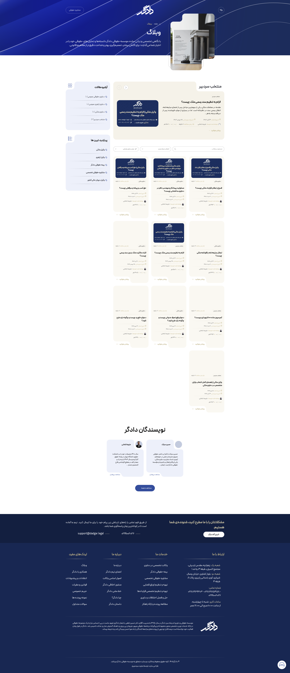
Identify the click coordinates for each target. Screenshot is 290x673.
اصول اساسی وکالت (112, 578)
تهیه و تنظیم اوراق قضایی (155, 585)
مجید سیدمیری (137, 666)
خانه (156, 23)
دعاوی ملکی (98, 111)
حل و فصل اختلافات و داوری (154, 598)
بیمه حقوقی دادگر (159, 572)
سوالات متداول (79, 604)
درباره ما (117, 565)
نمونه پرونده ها (79, 598)
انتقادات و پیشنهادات (76, 578)
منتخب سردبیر (98, 119)
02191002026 (215, 595)
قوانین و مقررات (79, 585)
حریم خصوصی (79, 591)
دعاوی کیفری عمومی (96, 104)
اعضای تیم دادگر (113, 572)
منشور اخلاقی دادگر (112, 585)
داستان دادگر (115, 604)
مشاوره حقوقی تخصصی (156, 578)
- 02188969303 (196, 592)
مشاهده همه (146, 488)
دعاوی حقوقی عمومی (95, 96)
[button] (126, 87)
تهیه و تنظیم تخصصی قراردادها (152, 591)
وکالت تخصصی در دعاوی (156, 565)
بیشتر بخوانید (216, 130)
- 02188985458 (212, 592)
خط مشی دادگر (114, 591)
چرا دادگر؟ (116, 598)
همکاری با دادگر (79, 572)
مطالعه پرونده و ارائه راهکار (155, 604)
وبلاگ (84, 565)
